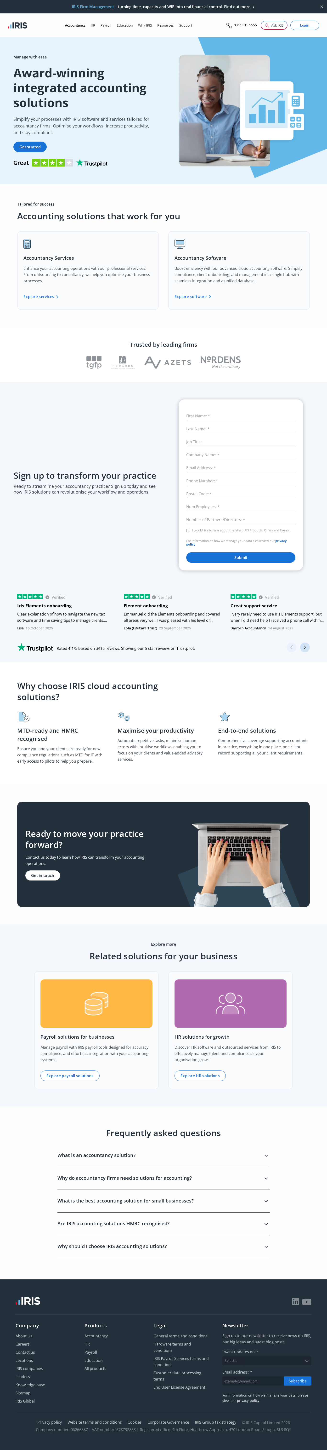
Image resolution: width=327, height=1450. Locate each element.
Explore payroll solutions (70, 1075)
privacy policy (248, 1400)
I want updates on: (240, 1351)
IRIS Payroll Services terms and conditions (181, 1361)
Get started (30, 147)
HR (87, 1344)
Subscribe (298, 1380)
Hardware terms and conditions (172, 1347)
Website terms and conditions (95, 1422)
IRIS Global (25, 1401)
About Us (24, 1336)
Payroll (91, 1352)
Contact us (25, 1352)
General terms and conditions (180, 1336)
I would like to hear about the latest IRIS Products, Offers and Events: (241, 530)
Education (94, 1360)
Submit (240, 557)
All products (95, 1368)
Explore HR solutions (200, 1075)
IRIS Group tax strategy (215, 1422)
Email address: (237, 1372)
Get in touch (42, 875)
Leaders (23, 1376)
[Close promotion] (321, 7)
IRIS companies (29, 1368)
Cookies (135, 1422)
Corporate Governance (168, 1422)
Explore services (38, 296)
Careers (23, 1344)
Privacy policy (49, 1422)
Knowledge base (30, 1384)
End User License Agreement (179, 1387)
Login (305, 25)
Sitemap (23, 1393)
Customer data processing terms (177, 1376)
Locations (24, 1360)
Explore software (191, 296)
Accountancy (96, 1336)
